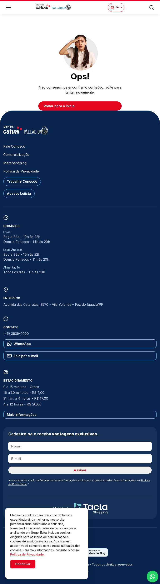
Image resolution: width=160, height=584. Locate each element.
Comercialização (16, 155)
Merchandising (14, 163)
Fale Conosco (14, 146)
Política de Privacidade (21, 171)
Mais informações (21, 415)
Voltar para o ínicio (59, 106)
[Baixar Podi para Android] (94, 555)
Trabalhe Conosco (22, 181)
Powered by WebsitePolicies (28, 571)
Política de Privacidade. (27, 554)
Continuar (22, 564)
